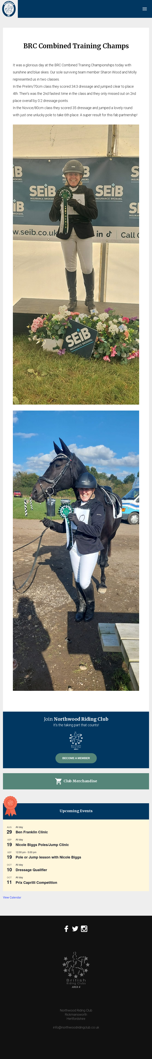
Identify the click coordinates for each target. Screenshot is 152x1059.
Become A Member (76, 758)
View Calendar (12, 897)
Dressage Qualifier (31, 869)
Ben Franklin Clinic (32, 832)
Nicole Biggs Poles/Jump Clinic (42, 844)
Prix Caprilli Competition (36, 882)
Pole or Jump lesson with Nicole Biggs (48, 857)
